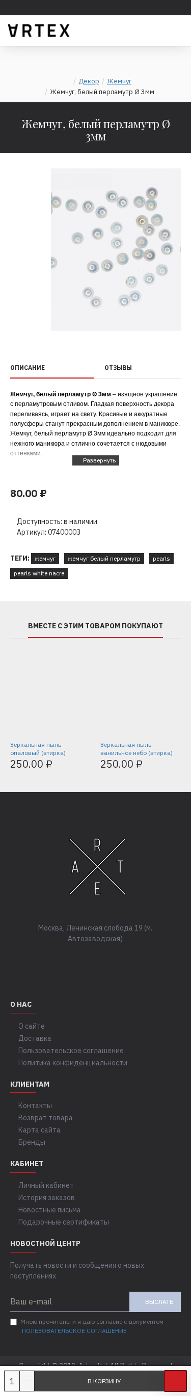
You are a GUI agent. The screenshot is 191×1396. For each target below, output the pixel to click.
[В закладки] (175, 1381)
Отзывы (118, 367)
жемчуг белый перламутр (104, 558)
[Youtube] (126, 959)
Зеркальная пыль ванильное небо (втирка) (136, 749)
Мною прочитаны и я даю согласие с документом (91, 1326)
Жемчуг (119, 81)
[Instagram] (106, 959)
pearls (161, 558)
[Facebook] (65, 959)
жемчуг (45, 558)
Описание (27, 367)
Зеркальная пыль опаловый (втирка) (38, 749)
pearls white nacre (39, 573)
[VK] (85, 959)
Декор (88, 81)
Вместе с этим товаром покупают (95, 626)
